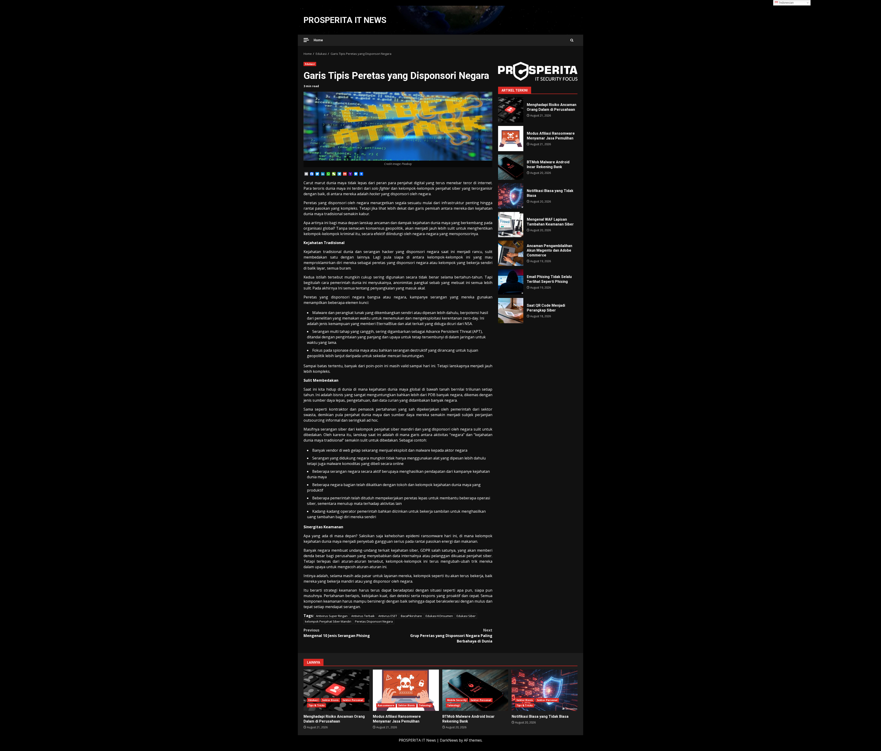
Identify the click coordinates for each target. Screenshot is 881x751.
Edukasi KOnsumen (439, 616)
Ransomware (386, 705)
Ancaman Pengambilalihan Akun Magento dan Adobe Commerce (510, 253)
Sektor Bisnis (330, 700)
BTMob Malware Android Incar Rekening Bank (510, 167)
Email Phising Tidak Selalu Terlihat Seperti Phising (510, 282)
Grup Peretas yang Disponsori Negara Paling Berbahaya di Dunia (451, 636)
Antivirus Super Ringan (332, 616)
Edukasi (310, 64)
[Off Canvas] (306, 40)
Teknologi (425, 705)
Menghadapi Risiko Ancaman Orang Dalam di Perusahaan (510, 109)
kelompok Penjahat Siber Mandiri (328, 621)
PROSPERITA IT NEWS (345, 20)
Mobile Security (457, 700)
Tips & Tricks (316, 705)
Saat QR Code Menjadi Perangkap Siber (510, 310)
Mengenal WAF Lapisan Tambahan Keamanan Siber (510, 224)
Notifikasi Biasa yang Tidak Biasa (510, 196)
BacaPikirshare (411, 616)
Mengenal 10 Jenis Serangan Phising (337, 633)
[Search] (571, 40)
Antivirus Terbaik (363, 616)
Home (318, 40)
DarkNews (449, 740)
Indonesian (786, 2)
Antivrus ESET (387, 616)
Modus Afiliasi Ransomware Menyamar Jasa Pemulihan (510, 138)
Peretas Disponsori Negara (374, 621)
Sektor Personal (353, 700)
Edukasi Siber (466, 616)
